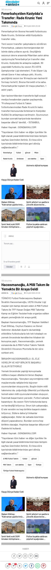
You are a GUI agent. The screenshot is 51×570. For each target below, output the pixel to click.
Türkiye (38, 465)
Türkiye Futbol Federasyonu (13, 471)
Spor (42, 159)
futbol (18, 153)
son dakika (32, 159)
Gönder (9, 266)
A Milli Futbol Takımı (10, 459)
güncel (27, 153)
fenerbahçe (7, 153)
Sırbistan (20, 159)
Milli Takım (7, 465)
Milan (36, 153)
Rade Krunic (8, 159)
